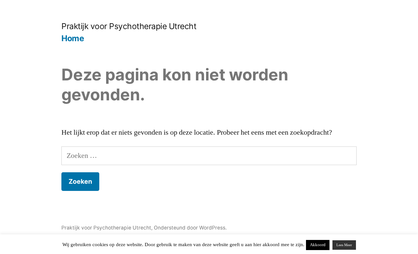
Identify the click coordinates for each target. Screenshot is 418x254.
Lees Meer (344, 245)
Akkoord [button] (318, 244)
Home (72, 38)
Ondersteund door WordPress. (190, 228)
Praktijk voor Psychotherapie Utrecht (128, 26)
